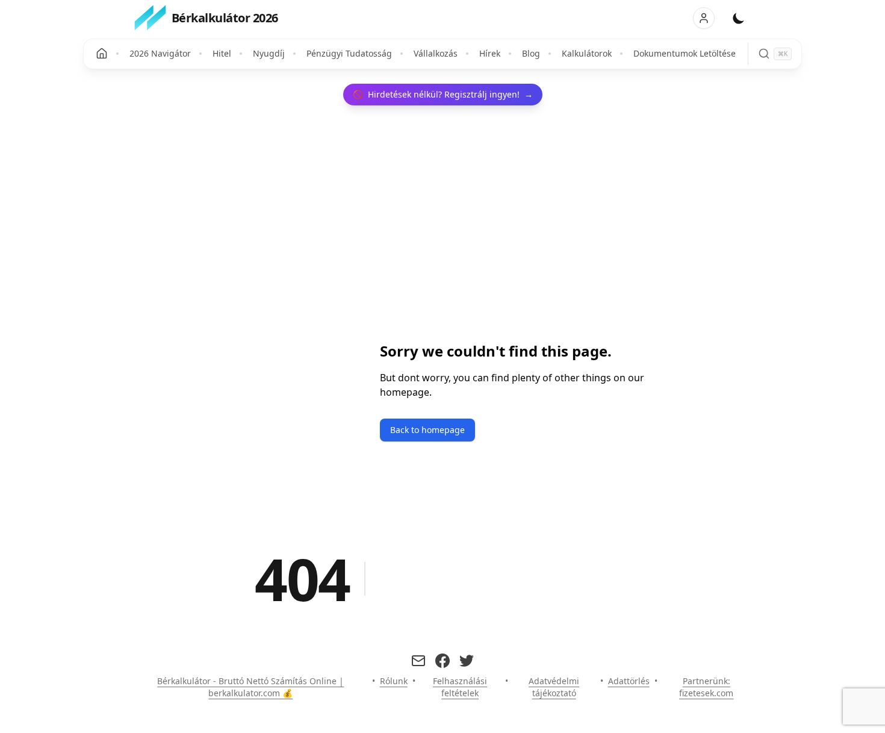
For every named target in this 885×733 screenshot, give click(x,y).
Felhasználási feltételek (460, 687)
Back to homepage (427, 429)
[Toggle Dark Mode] (738, 18)
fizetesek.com (706, 693)
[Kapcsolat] (418, 660)
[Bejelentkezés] (704, 18)
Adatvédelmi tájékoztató (554, 687)
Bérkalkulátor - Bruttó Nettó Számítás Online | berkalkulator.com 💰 (250, 687)
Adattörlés (629, 681)
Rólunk (394, 681)
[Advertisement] (300, 369)
